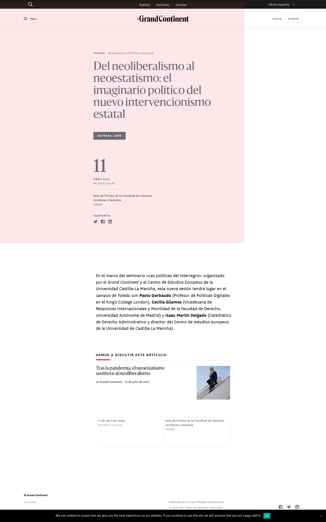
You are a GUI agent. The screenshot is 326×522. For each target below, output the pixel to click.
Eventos (181, 4)
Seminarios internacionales (131, 53)
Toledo (99, 53)
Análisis (144, 4)
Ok (267, 515)
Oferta (293, 18)
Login (276, 18)
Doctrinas (162, 4)
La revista (30, 502)
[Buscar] (51, 4)
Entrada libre (109, 136)
